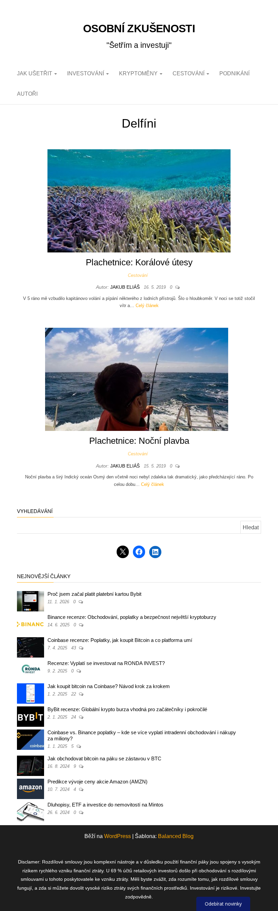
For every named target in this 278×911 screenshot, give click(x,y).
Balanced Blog (176, 836)
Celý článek (147, 305)
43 (74, 647)
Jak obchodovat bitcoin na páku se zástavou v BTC (104, 758)
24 (74, 717)
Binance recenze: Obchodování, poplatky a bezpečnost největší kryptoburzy (131, 617)
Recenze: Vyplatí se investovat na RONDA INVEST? (106, 663)
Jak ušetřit (35, 73)
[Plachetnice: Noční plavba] (136, 379)
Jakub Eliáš (125, 287)
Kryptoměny (139, 73)
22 (74, 694)
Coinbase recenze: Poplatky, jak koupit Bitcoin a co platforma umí (119, 640)
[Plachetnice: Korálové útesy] (139, 200)
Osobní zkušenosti (139, 28)
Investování (86, 73)
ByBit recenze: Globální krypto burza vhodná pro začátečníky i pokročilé (127, 709)
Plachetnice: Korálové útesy (139, 262)
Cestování (189, 73)
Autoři (27, 94)
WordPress (117, 836)
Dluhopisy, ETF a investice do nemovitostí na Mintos (105, 805)
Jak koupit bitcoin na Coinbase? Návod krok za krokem (108, 686)
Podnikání (234, 73)
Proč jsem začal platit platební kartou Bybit (94, 594)
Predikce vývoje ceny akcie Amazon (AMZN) (97, 781)
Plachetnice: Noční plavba (139, 441)
